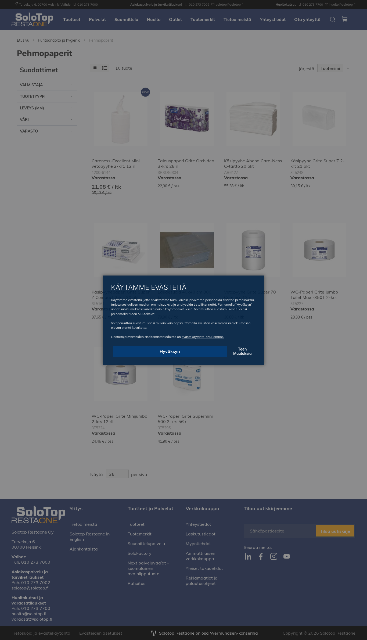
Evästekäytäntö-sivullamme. (203, 337)
